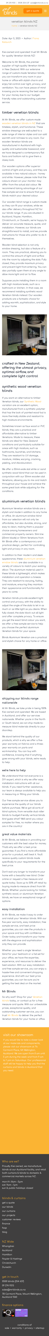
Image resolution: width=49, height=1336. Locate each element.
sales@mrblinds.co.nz (39, 3)
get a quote (8, 1203)
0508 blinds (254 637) (13, 1281)
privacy (29, 1328)
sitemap (40, 1328)
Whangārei (8, 1246)
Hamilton (7, 1254)
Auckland (7, 1250)
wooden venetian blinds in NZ (18, 123)
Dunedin (6, 1267)
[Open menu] (45, 10)
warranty (17, 1328)
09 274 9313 (10, 3)
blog (4, 1232)
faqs (4, 1228)
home (14, 26)
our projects (8, 1215)
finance (6, 1224)
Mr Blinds (13, 1015)
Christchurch (9, 1263)
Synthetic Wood (32, 401)
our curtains (8, 1211)
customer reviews (11, 1219)
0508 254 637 (23, 3)
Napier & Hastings (12, 1259)
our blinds (7, 1207)
